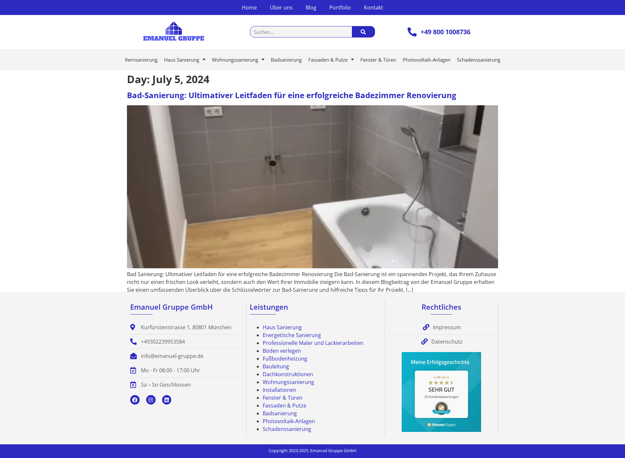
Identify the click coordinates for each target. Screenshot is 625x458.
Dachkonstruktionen (288, 374)
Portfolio (340, 7)
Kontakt (373, 7)
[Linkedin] (167, 400)
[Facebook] (135, 400)
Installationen (279, 389)
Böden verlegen (282, 350)
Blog (311, 7)
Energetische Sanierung (292, 335)
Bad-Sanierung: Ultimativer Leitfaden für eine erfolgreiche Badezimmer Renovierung (291, 95)
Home (249, 7)
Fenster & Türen (378, 59)
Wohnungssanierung (235, 59)
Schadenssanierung (478, 59)
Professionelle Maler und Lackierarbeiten (313, 343)
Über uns (281, 7)
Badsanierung (286, 59)
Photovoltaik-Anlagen (427, 59)
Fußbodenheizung (285, 358)
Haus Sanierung (181, 59)
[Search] (363, 31)
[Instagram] (151, 400)
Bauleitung (276, 366)
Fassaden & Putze (328, 59)
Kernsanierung (141, 59)
